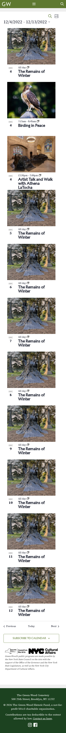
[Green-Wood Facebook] (35, 725)
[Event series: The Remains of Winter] (28, 67)
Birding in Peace (31, 125)
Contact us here (42, 718)
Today (31, 626)
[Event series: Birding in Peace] (38, 121)
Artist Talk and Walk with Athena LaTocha (35, 183)
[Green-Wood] (6, 4)
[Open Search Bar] (62, 4)
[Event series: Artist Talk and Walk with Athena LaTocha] (40, 175)
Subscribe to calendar (29, 638)
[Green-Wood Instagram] (30, 725)
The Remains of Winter (31, 73)
